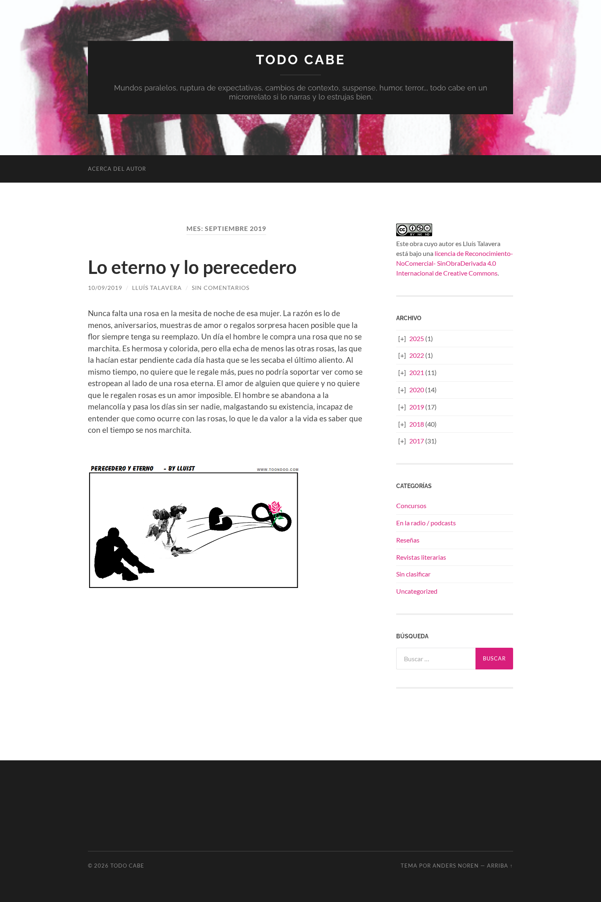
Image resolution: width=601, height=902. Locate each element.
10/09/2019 (105, 287)
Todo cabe (300, 59)
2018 (416, 424)
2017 (416, 441)
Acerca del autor (117, 168)
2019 (416, 407)
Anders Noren (456, 865)
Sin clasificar (413, 574)
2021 (416, 372)
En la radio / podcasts (426, 523)
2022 (416, 355)
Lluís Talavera (157, 287)
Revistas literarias (421, 557)
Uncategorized (416, 591)
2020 (416, 389)
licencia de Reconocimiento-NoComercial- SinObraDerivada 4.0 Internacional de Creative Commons (454, 263)
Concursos (411, 505)
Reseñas (407, 540)
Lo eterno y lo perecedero (192, 267)
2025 (416, 338)
